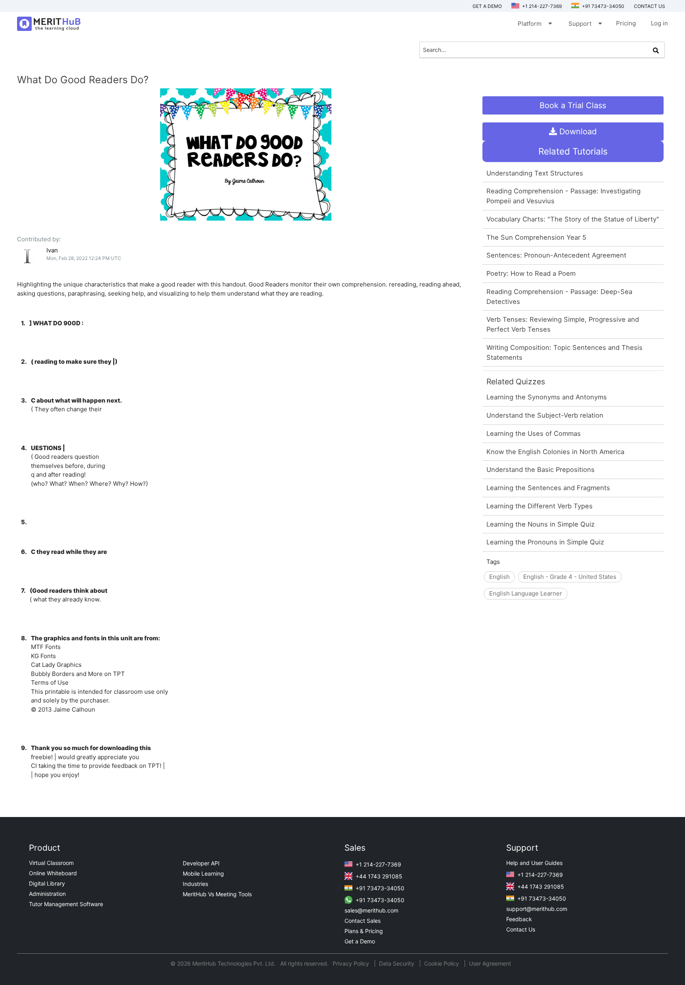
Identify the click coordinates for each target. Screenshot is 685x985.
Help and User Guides (534, 862)
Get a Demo (487, 6)
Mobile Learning (203, 873)
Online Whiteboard (53, 873)
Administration (47, 893)
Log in (659, 23)
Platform (534, 23)
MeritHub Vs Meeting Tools (217, 894)
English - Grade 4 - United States (569, 576)
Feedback (519, 919)
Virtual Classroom (51, 862)
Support (584, 23)
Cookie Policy (441, 963)
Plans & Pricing (363, 931)
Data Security (397, 963)
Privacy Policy (352, 963)
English (499, 576)
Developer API (201, 863)
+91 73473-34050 (602, 6)
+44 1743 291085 (378, 876)
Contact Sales (362, 920)
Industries (195, 883)
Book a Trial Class (573, 105)
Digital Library (47, 883)
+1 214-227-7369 (541, 6)
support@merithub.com (536, 908)
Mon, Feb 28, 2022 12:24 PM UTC (83, 258)
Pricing (626, 23)
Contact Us (520, 929)
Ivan (52, 250)
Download (577, 131)
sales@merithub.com (371, 910)
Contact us (649, 6)
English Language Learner (525, 593)
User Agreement (490, 963)
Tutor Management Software (66, 904)
